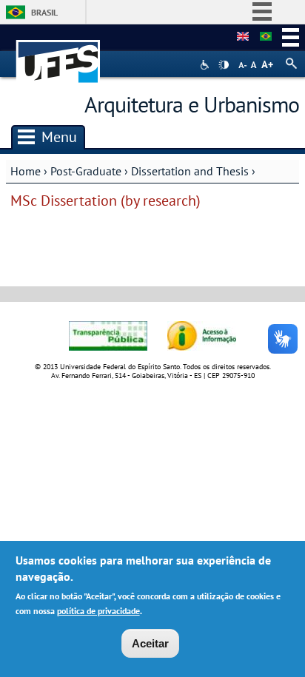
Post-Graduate (85, 171)
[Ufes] (58, 54)
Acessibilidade (206, 65)
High (223, 65)
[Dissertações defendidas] (266, 37)
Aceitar (150, 643)
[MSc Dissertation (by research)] (243, 37)
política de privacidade (98, 610)
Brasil (44, 12)
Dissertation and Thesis (190, 171)
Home (25, 171)
